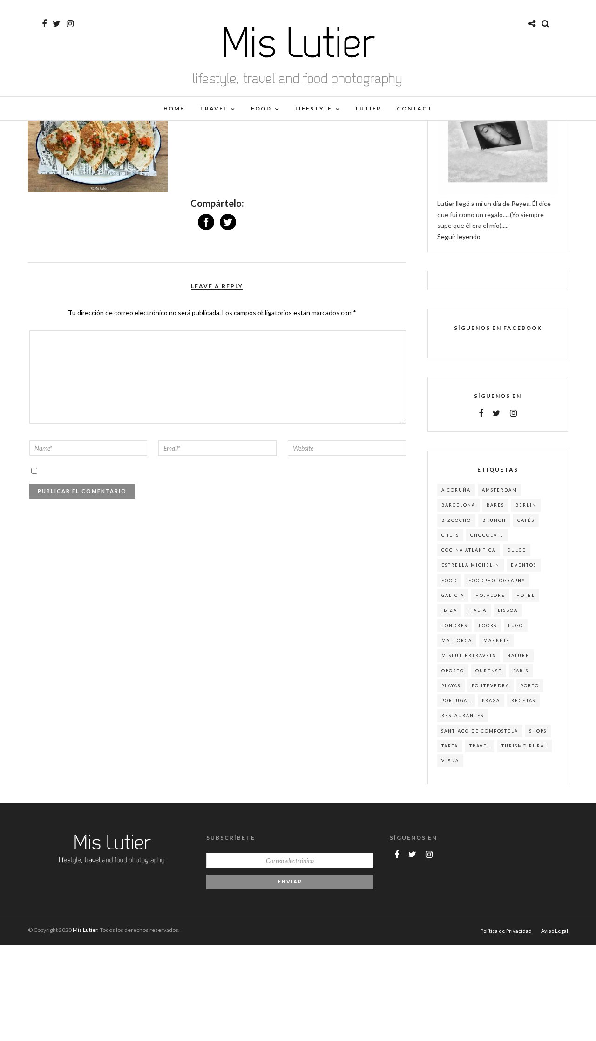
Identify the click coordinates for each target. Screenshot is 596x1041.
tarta (449, 745)
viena (450, 760)
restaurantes (462, 715)
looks (488, 625)
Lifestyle (313, 108)
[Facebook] (481, 413)
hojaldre (490, 595)
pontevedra (490, 685)
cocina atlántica (468, 550)
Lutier (368, 108)
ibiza (449, 610)
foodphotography (496, 580)
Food (261, 108)
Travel (213, 108)
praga (491, 700)
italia (477, 610)
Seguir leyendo (459, 236)
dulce (516, 550)
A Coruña (456, 490)
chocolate (487, 535)
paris (520, 670)
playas (451, 685)
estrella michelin (470, 565)
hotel (525, 595)
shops (538, 730)
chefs (450, 535)
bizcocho (456, 520)
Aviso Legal (554, 931)
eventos (523, 565)
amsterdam (499, 490)
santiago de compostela (479, 730)
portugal (456, 700)
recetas (523, 700)
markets (496, 640)
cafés (526, 520)
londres (454, 625)
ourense (488, 670)
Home (173, 108)
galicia (452, 595)
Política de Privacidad (506, 931)
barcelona (458, 504)
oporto (452, 670)
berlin (525, 504)
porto (530, 685)
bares (495, 504)
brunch (494, 520)
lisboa (508, 610)
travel (479, 745)
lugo (515, 625)
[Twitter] (497, 413)
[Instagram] (70, 24)
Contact (415, 108)
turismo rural (524, 745)
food (449, 580)
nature (518, 655)
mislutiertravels (468, 655)
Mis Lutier (85, 929)
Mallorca (456, 640)
